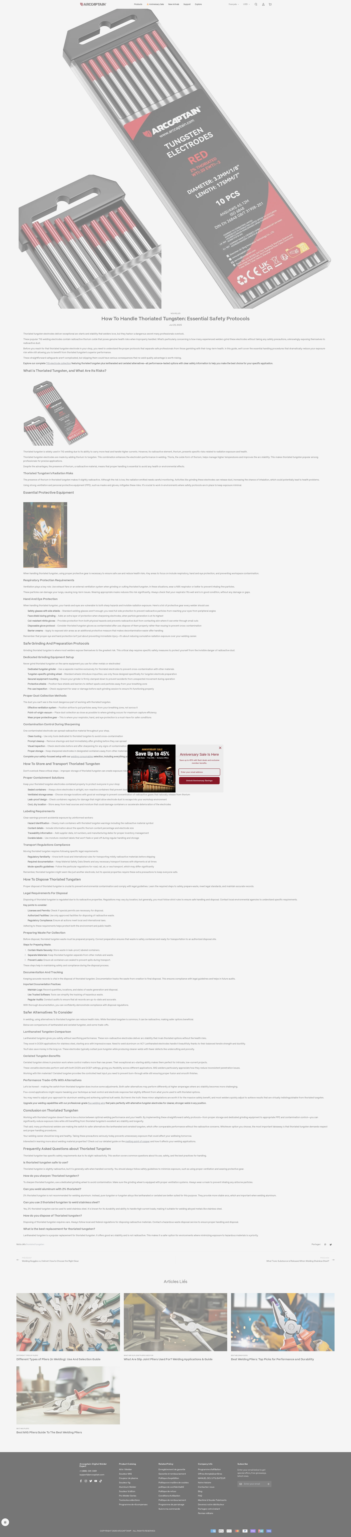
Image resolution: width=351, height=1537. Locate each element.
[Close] (220, 748)
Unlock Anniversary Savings (199, 780)
